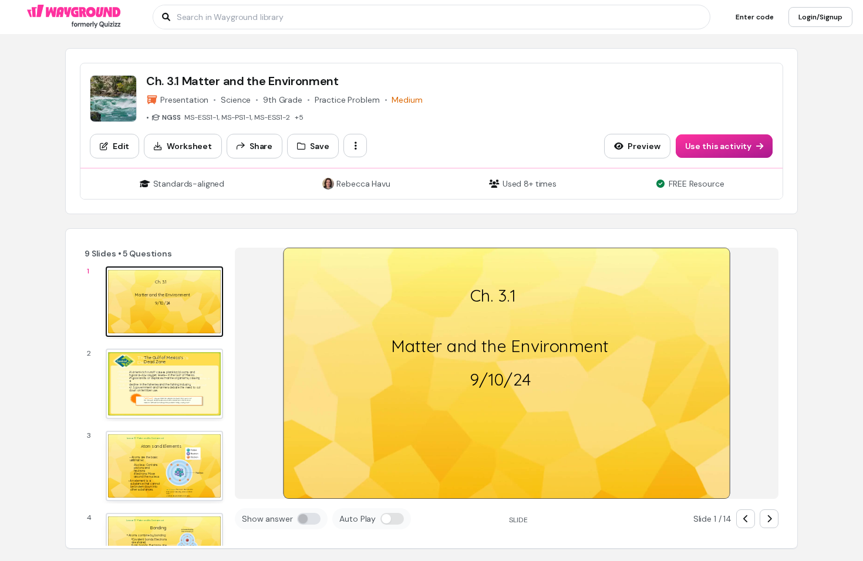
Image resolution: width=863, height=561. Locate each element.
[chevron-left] (745, 518)
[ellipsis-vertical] (355, 145)
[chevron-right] (769, 518)
